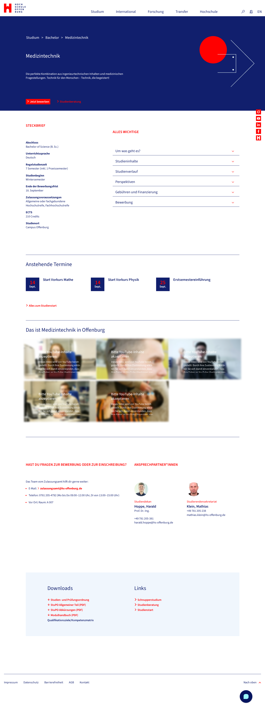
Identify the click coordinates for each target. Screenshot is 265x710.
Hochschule (209, 13)
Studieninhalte (126, 161)
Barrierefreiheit (53, 682)
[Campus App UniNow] (258, 137)
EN (259, 12)
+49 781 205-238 (196, 511)
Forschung (156, 13)
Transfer (182, 13)
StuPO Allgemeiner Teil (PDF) (68, 605)
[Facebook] (258, 131)
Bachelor (52, 37)
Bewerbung (124, 202)
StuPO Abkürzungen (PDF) (67, 610)
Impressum (11, 682)
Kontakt (84, 682)
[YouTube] (258, 118)
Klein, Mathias (197, 506)
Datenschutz (31, 682)
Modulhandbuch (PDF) (64, 615)
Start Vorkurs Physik (123, 279)
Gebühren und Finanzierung (136, 192)
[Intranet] (251, 12)
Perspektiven (125, 181)
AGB (71, 682)
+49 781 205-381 (144, 519)
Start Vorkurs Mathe (58, 279)
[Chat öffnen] (246, 696)
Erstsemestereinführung (191, 279)
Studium (97, 13)
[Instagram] (258, 111)
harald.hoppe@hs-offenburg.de (153, 523)
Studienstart (145, 610)
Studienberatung (70, 102)
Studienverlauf (126, 171)
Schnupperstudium (149, 600)
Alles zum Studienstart (43, 306)
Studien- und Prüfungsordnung (70, 600)
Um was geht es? (127, 151)
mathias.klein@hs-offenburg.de (206, 515)
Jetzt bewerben (39, 102)
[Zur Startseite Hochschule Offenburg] (24, 8)
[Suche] (243, 12)
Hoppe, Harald (145, 506)
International (126, 13)
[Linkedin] (258, 124)
